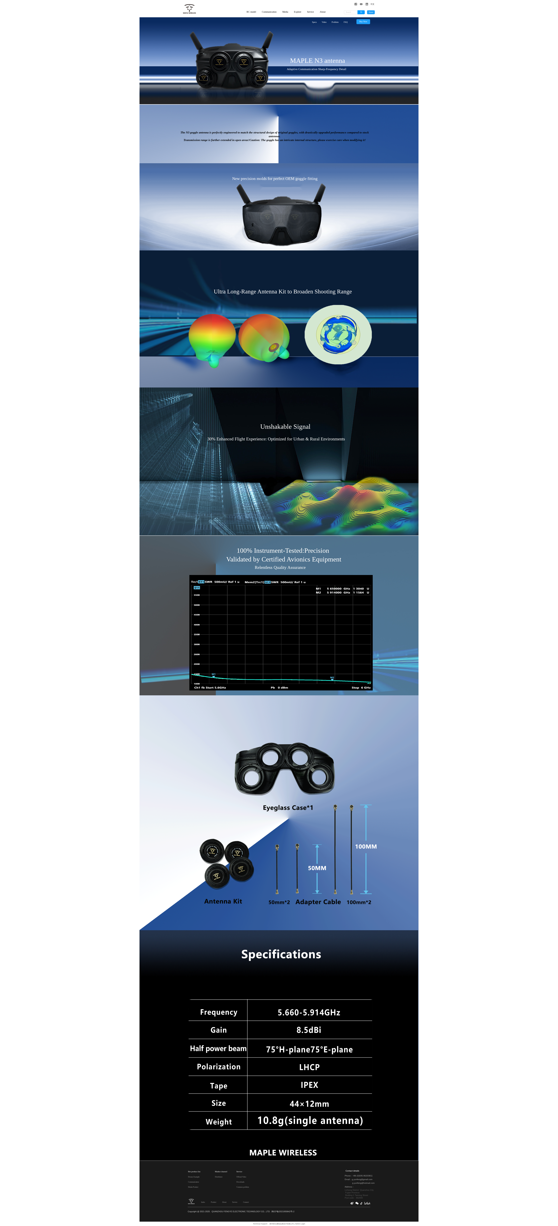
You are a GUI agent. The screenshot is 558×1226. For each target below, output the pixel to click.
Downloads (240, 1182)
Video (324, 22)
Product (213, 1202)
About (224, 1202)
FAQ (346, 22)
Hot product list (194, 1171)
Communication (193, 1182)
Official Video (241, 1177)
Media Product (193, 1187)
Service (234, 1202)
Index (203, 1202)
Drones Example (194, 1177)
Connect (246, 1202)
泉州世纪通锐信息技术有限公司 (281, 1224)
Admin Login (300, 1224)
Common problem (242, 1187)
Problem (335, 22)
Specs (314, 22)
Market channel (221, 1171)
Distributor (218, 1177)
